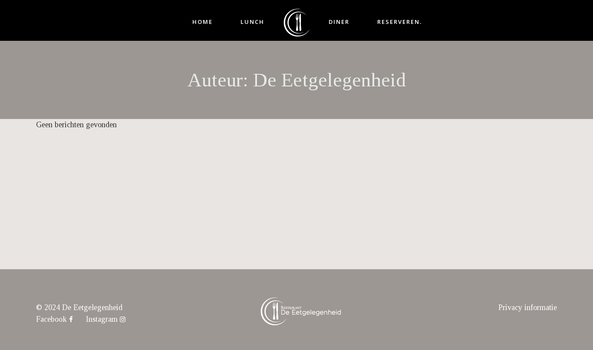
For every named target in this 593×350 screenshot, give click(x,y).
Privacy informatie (527, 307)
